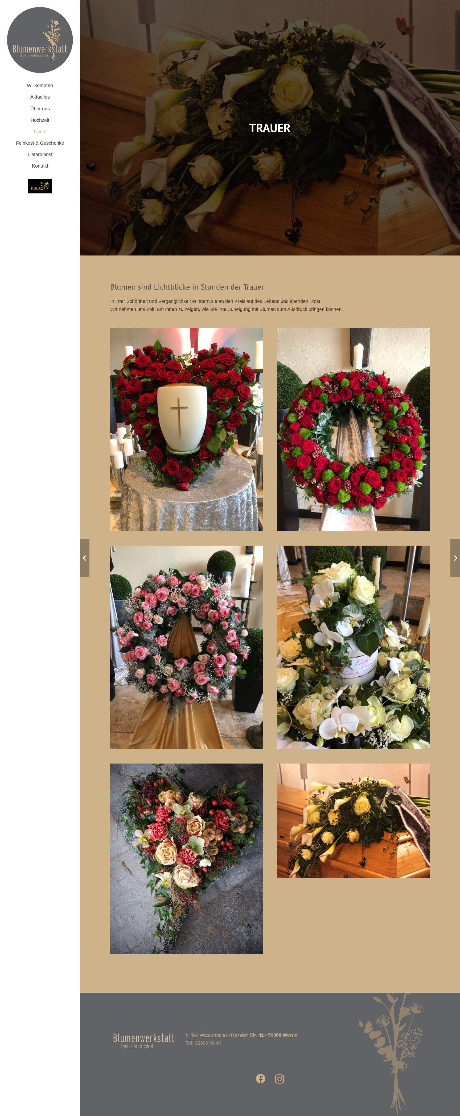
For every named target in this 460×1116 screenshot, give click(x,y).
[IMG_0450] (353, 331)
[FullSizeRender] (353, 767)
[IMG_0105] (186, 767)
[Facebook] (260, 1078)
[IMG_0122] (353, 549)
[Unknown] (39, 186)
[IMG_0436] (186, 549)
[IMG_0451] (186, 331)
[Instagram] (279, 1079)
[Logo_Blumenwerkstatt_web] (40, 40)
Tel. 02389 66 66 (203, 1043)
